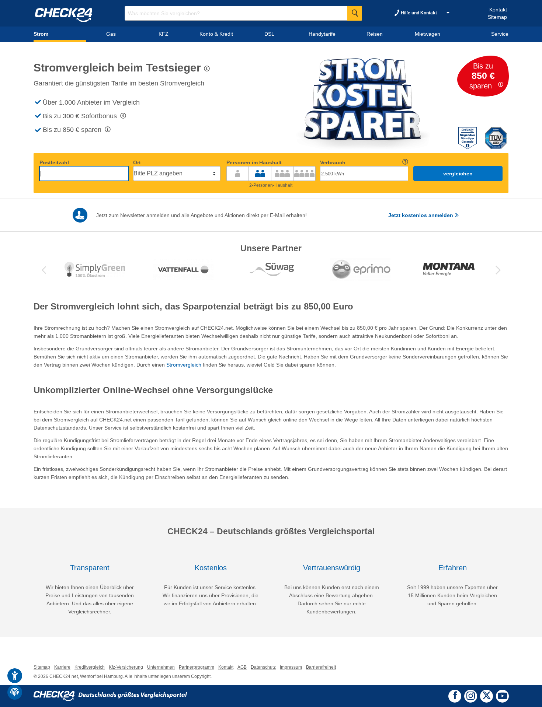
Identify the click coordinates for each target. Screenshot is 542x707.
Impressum (291, 667)
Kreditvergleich (89, 667)
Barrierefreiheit (321, 667)
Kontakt (498, 10)
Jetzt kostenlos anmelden (421, 215)
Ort (137, 162)
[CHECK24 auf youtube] (502, 696)
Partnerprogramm (196, 667)
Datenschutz (263, 667)
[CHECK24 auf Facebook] (455, 695)
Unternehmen (161, 667)
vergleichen (458, 173)
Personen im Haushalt (254, 162)
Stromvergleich (183, 365)
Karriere (62, 667)
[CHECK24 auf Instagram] (470, 695)
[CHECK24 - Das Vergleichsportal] (110, 695)
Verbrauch (332, 162)
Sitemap (497, 17)
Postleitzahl (54, 162)
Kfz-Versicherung (126, 667)
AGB (242, 667)
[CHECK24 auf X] (486, 695)
